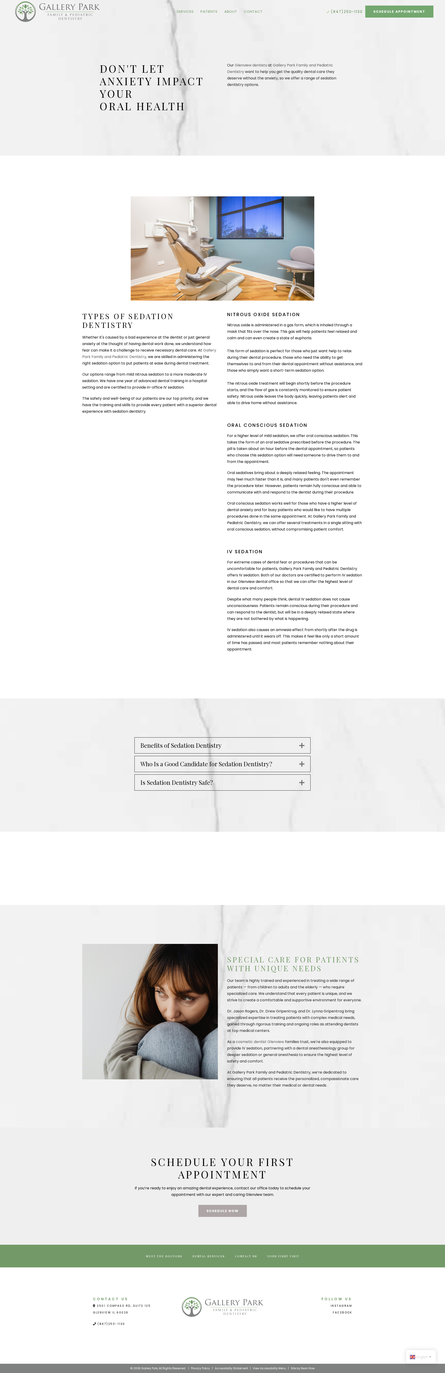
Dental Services (208, 1256)
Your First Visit (283, 1256)
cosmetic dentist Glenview (260, 1041)
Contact (253, 11)
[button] (302, 745)
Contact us (246, 1256)
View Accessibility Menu (269, 1368)
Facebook (342, 1312)
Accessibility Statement (231, 1368)
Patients (209, 11)
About (230, 11)
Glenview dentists (251, 65)
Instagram (341, 1306)
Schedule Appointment (399, 11)
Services (185, 11)
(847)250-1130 (346, 11)
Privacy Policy (200, 1368)
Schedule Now (223, 1211)
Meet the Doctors (164, 1256)
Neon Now (308, 1368)
